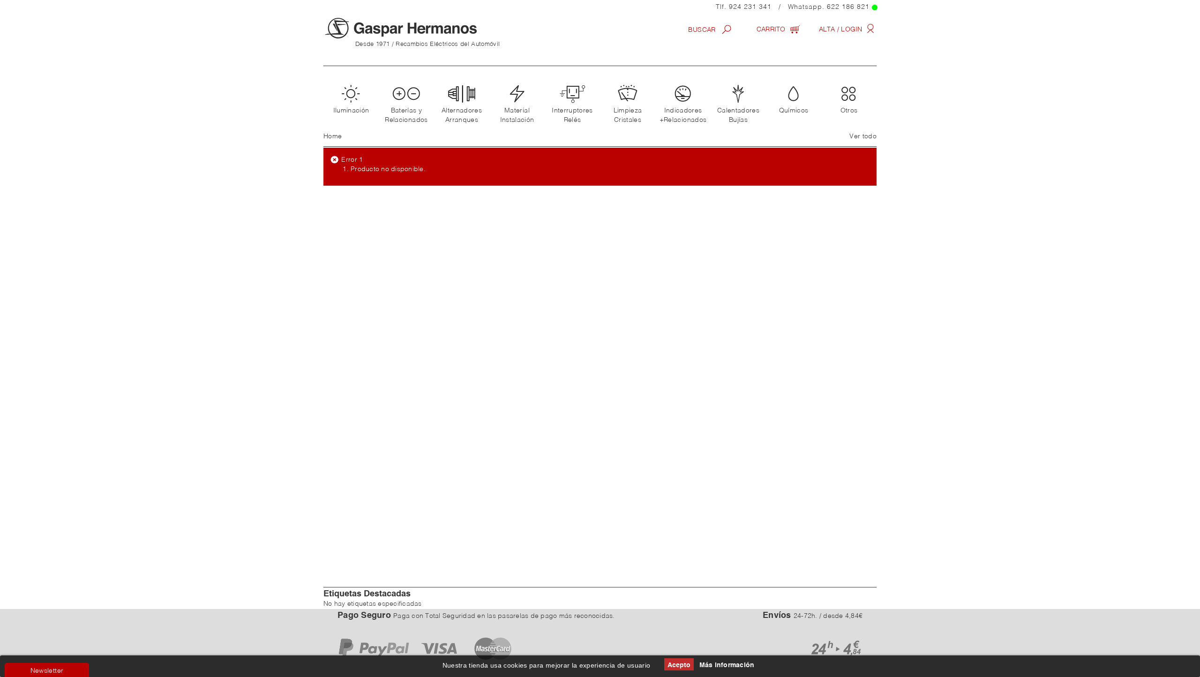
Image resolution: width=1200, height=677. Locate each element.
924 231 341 (750, 7)
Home (332, 136)
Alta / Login (841, 29)
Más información (727, 665)
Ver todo (863, 136)
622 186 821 (848, 7)
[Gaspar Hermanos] (419, 28)
